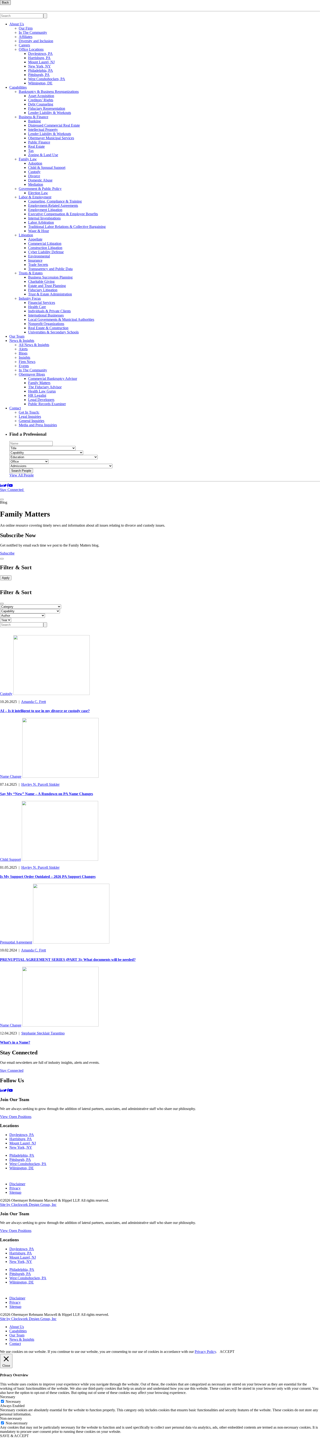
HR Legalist (37, 395)
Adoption (35, 163)
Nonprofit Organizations (46, 324)
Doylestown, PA (40, 54)
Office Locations (31, 49)
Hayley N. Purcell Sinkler (40, 784)
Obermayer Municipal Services (51, 138)
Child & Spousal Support (46, 168)
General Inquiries (31, 421)
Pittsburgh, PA (39, 75)
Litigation (26, 235)
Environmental (39, 256)
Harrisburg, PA (39, 58)
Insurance (35, 260)
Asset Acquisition (41, 96)
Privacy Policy (205, 1352)
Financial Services (41, 303)
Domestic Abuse (40, 180)
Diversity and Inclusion (36, 41)
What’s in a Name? (15, 1042)
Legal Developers (41, 400)
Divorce (34, 176)
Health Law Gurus (42, 391)
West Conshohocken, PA (46, 79)
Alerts (23, 349)
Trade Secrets (38, 265)
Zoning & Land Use (43, 155)
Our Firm (26, 28)
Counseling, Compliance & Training (55, 201)
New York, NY (39, 66)
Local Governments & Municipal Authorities (61, 319)
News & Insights (21, 341)
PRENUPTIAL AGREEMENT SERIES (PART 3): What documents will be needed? (68, 960)
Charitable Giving (41, 281)
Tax (31, 151)
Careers (24, 45)
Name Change (10, 776)
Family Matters (39, 383)
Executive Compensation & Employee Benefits (63, 214)
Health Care (37, 307)
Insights (24, 357)
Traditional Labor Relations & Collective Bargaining (67, 227)
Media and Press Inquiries (38, 425)
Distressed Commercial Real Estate (54, 125)
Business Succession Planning (50, 277)
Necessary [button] (7, 1397)
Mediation (35, 184)
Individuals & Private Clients (49, 311)
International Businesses (46, 315)
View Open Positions (15, 1117)
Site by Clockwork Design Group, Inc (28, 1205)
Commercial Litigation (44, 243)
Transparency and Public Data (50, 269)
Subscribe (7, 553)
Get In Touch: (29, 412)
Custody (34, 172)
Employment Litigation (45, 210)
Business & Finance (33, 117)
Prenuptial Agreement (16, 942)
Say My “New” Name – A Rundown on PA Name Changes (46, 794)
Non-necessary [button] (11, 1418)
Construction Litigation (45, 248)
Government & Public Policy (40, 189)
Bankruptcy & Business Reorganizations (49, 92)
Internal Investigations (44, 218)
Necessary (13, 1402)
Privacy (15, 1188)
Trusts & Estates (31, 273)
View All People (21, 475)
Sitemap (15, 1192)
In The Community (33, 32)
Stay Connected (12, 490)
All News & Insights (34, 345)
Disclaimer (17, 1184)
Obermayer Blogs (32, 374)
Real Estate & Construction (48, 328)
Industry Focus (30, 298)
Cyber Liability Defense (46, 252)
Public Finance (39, 142)
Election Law (38, 193)
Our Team (16, 336)
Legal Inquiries (30, 417)
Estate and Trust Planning (47, 286)
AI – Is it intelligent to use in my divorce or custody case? (45, 711)
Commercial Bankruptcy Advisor (52, 379)
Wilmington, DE (40, 83)
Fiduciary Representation (46, 108)
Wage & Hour (38, 231)
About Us (16, 24)
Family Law (28, 159)
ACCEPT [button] (227, 1352)
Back (5, 2)
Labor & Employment (35, 197)
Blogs (23, 353)
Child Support (10, 859)
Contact (15, 408)
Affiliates (25, 37)
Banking (34, 121)
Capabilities (18, 87)
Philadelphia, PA (40, 70)
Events (24, 366)
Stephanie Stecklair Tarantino (43, 1033)
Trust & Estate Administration (50, 294)
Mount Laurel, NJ (41, 62)
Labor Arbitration (41, 222)
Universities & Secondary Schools (53, 332)
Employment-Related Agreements (53, 206)
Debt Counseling (40, 104)
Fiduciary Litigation (42, 290)
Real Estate (36, 146)
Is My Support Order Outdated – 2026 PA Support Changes (48, 877)
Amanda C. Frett (33, 702)
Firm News (27, 362)
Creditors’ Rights (40, 100)
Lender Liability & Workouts (49, 113)
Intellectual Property (43, 130)
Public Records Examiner (47, 404)
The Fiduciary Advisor (45, 387)
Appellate (35, 239)
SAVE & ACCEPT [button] (14, 1436)
